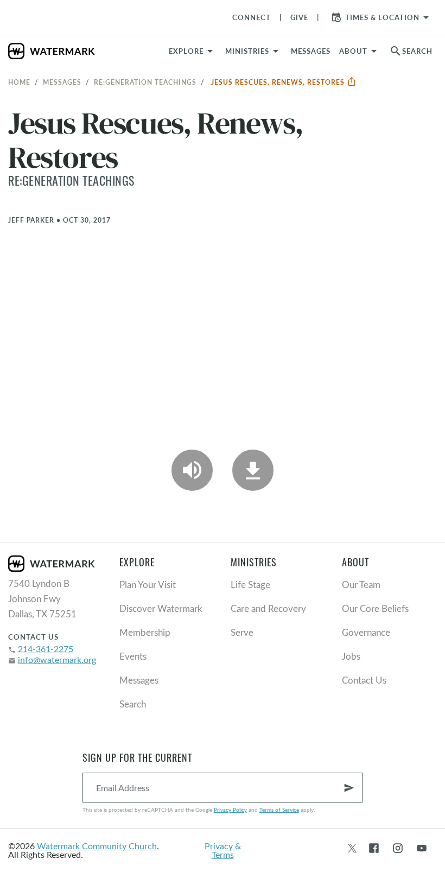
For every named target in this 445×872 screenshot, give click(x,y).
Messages (62, 82)
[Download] (253, 470)
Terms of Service (279, 809)
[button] (254, 51)
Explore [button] (186, 51)
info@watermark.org (57, 659)
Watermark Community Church (97, 845)
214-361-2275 (45, 648)
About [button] (353, 51)
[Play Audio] (192, 470)
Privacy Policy (230, 809)
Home (19, 82)
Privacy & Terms (223, 850)
